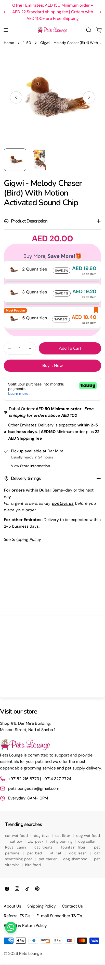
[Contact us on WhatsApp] (11, 927)
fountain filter (74, 847)
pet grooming (61, 841)
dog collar (87, 841)
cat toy (16, 841)
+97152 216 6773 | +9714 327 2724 (39, 778)
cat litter (63, 835)
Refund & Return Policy (25, 925)
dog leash (78, 853)
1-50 (27, 42)
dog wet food (88, 835)
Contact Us (72, 906)
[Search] (89, 30)
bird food (33, 865)
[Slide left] (16, 97)
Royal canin (16, 847)
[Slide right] (89, 97)
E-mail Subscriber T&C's (59, 915)
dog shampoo (76, 859)
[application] (52, 656)
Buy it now (52, 365)
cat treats (44, 847)
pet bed (35, 853)
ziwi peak (36, 841)
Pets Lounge (30, 953)
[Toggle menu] (6, 30)
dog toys (42, 835)
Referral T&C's (17, 915)
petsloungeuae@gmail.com (33, 788)
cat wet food (17, 835)
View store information (30, 466)
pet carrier (48, 859)
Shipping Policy (41, 906)
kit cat (56, 853)
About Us (12, 906)
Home (9, 42)
